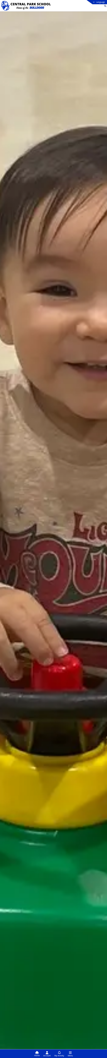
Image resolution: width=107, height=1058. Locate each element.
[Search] (104, 6)
